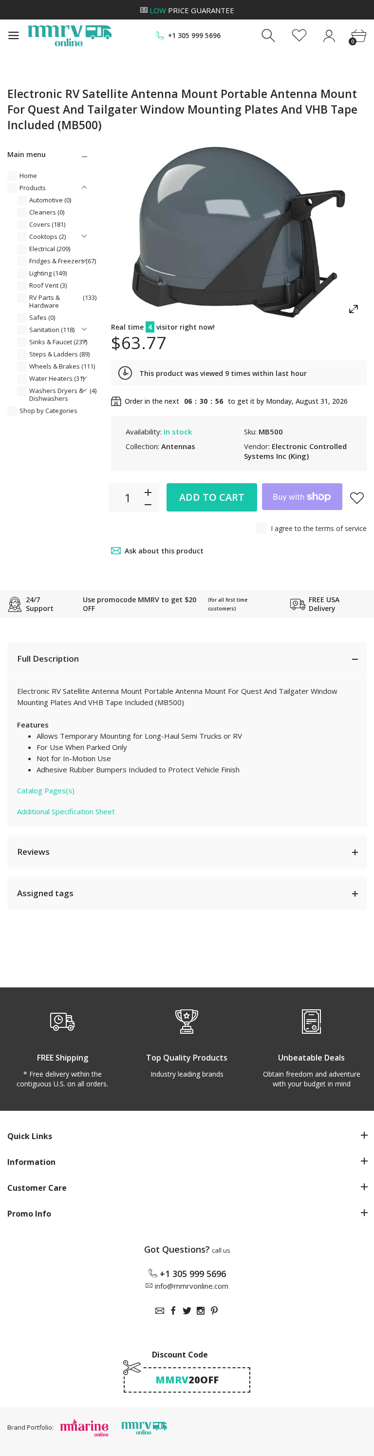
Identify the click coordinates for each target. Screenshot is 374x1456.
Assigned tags (45, 893)
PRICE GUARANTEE (192, 10)
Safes (42, 317)
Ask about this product (164, 550)
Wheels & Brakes (62, 366)
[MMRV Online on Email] (160, 1310)
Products (32, 187)
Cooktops (47, 236)
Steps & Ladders (59, 354)
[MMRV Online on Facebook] (173, 1310)
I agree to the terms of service (319, 528)
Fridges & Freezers (62, 260)
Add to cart (211, 497)
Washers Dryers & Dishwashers (62, 394)
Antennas (178, 446)
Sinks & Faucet (58, 341)
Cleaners (46, 212)
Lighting (48, 273)
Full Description (48, 658)
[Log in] (329, 36)
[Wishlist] (299, 36)
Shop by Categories (48, 410)
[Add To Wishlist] (357, 497)
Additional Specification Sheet (66, 811)
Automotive (50, 200)
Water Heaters (56, 378)
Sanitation (52, 329)
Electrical (49, 248)
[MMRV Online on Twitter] (187, 1310)
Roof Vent (48, 285)
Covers (47, 224)
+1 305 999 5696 (194, 35)
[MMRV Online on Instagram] (200, 1310)
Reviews (33, 851)
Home (28, 175)
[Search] (269, 36)
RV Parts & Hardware (62, 301)
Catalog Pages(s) (46, 790)
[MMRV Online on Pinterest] (214, 1310)
